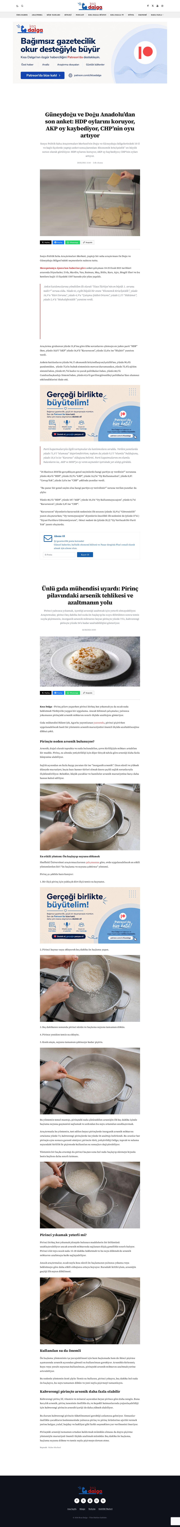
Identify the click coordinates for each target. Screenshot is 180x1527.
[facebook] (148, 6)
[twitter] (152, 6)
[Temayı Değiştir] (17, 5)
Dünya (131, 15)
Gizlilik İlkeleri (106, 1509)
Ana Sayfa (71, 1509)
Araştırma (37, 15)
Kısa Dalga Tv (117, 15)
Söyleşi (68, 15)
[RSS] (103, 1500)
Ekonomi (142, 15)
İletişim (92, 1509)
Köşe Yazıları (53, 15)
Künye (82, 1509)
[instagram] (162, 6)
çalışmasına (92, 862)
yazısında (99, 722)
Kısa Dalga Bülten (97, 15)
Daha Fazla (157, 15)
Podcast (80, 15)
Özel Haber (22, 15)
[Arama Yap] (22, 6)
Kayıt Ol (85, 554)
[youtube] (157, 6)
